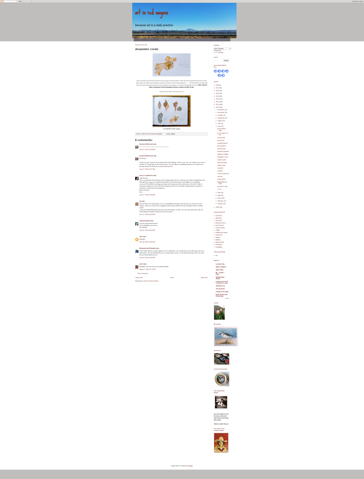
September (221, 118)
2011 (217, 104)
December (221, 109)
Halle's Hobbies (221, 267)
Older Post (204, 277)
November (221, 112)
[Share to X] (171, 134)
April (219, 195)
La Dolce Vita (220, 264)
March (220, 198)
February (221, 201)
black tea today (222, 162)
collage (218, 230)
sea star (219, 176)
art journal (219, 220)
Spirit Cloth (219, 270)
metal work (219, 235)
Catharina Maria (144, 221)
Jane (140, 236)
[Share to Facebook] (172, 134)
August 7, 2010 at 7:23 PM (147, 269)
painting (152, 134)
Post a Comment (142, 273)
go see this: (220, 140)
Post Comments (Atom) (151, 281)
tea (216, 255)
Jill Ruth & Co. (220, 286)
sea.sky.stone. (220, 289)
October (220, 115)
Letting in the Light (222, 291)
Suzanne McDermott (146, 144)
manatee (220, 171)
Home (137, 39)
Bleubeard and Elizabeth (147, 248)
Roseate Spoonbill (223, 151)
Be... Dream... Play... (220, 273)
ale (140, 201)
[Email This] (167, 134)
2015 (217, 93)
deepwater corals (222, 157)
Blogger (190, 466)
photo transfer (220, 242)
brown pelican (221, 146)
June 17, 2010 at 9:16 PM (147, 214)
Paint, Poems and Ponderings (221, 295)
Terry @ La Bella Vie (146, 175)
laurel (141, 264)
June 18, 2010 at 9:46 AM (147, 257)
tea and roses (221, 148)
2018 (217, 85)
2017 (217, 88)
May (219, 192)
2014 (217, 96)
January (220, 203)
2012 (217, 101)
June (219, 126)
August (220, 120)
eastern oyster (221, 160)
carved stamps (220, 227)
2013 (217, 99)
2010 (217, 107)
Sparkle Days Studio (220, 277)
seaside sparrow (222, 143)
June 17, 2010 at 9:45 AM (147, 195)
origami (218, 237)
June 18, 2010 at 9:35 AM (147, 242)
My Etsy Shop (155, 39)
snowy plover (221, 179)
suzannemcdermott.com (165, 166)
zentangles (219, 247)
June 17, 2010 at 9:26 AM (147, 149)
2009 (217, 207)
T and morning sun (223, 173)
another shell (221, 165)
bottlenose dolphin (222, 154)
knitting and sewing (221, 232)
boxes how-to (220, 225)
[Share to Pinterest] (174, 134)
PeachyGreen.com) (179, 91)
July (219, 123)
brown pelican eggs (221, 129)
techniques (219, 244)
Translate (220, 52)
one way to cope (222, 186)
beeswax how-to (221, 223)
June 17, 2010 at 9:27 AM (147, 169)
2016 (217, 90)
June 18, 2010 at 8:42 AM (147, 230)
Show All (227, 298)
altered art (219, 218)
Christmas (219, 215)
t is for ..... (220, 189)
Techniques (144, 39)
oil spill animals (145, 134)
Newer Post (139, 277)
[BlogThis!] (169, 134)
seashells (220, 168)
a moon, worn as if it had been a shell (222, 282)
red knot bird (221, 137)
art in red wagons (151, 12)
